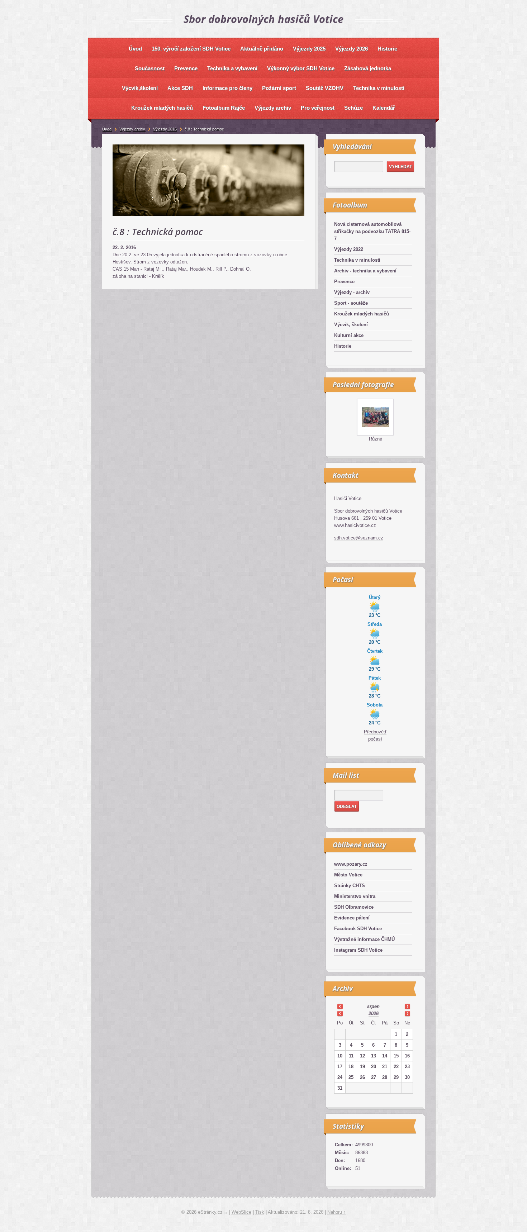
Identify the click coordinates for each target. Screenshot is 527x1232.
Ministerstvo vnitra (354, 896)
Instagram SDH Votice (358, 950)
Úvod (106, 129)
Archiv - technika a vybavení (365, 270)
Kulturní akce (349, 335)
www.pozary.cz (350, 864)
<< (340, 1006)
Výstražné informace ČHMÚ (364, 939)
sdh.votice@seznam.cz (358, 538)
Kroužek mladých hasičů (361, 314)
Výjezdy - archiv (352, 292)
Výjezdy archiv (132, 129)
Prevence (344, 281)
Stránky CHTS (349, 885)
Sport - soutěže (351, 303)
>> (407, 1006)
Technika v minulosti (357, 260)
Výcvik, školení (351, 324)
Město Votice (348, 874)
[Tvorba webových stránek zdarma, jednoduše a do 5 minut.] (226, 1212)
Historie (342, 346)
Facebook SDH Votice (358, 928)
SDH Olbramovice (354, 907)
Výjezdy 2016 (165, 129)
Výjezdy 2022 (348, 249)
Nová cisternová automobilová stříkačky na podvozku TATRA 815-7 (372, 231)
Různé (375, 439)
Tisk (259, 1212)
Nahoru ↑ (336, 1212)
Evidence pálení (352, 918)
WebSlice (241, 1212)
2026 (374, 1013)
